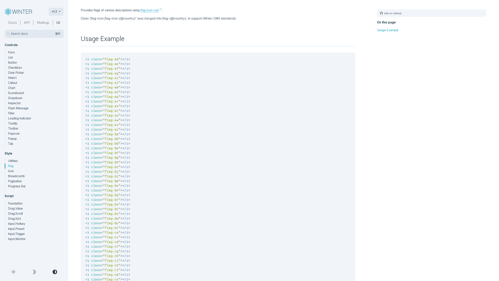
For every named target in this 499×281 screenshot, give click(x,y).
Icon (11, 171)
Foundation (15, 203)
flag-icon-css (149, 10)
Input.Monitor (17, 239)
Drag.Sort (14, 219)
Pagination (15, 181)
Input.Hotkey (16, 224)
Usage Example (387, 30)
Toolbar (13, 128)
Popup (12, 138)
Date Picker (16, 73)
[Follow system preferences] (55, 272)
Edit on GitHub (393, 13)
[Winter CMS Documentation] (23, 12)
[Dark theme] (34, 272)
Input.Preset (16, 229)
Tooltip (12, 123)
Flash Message (18, 108)
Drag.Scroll (15, 213)
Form (11, 52)
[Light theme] (13, 272)
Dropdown (15, 98)
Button (12, 62)
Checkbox (15, 67)
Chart (11, 88)
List (10, 57)
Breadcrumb (16, 176)
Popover (14, 133)
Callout (12, 83)
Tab (10, 144)
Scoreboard (16, 93)
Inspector (14, 103)
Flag (10, 166)
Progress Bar (17, 186)
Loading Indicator (19, 118)
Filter (11, 113)
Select (12, 78)
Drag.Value (15, 208)
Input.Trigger (16, 234)
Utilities (13, 161)
